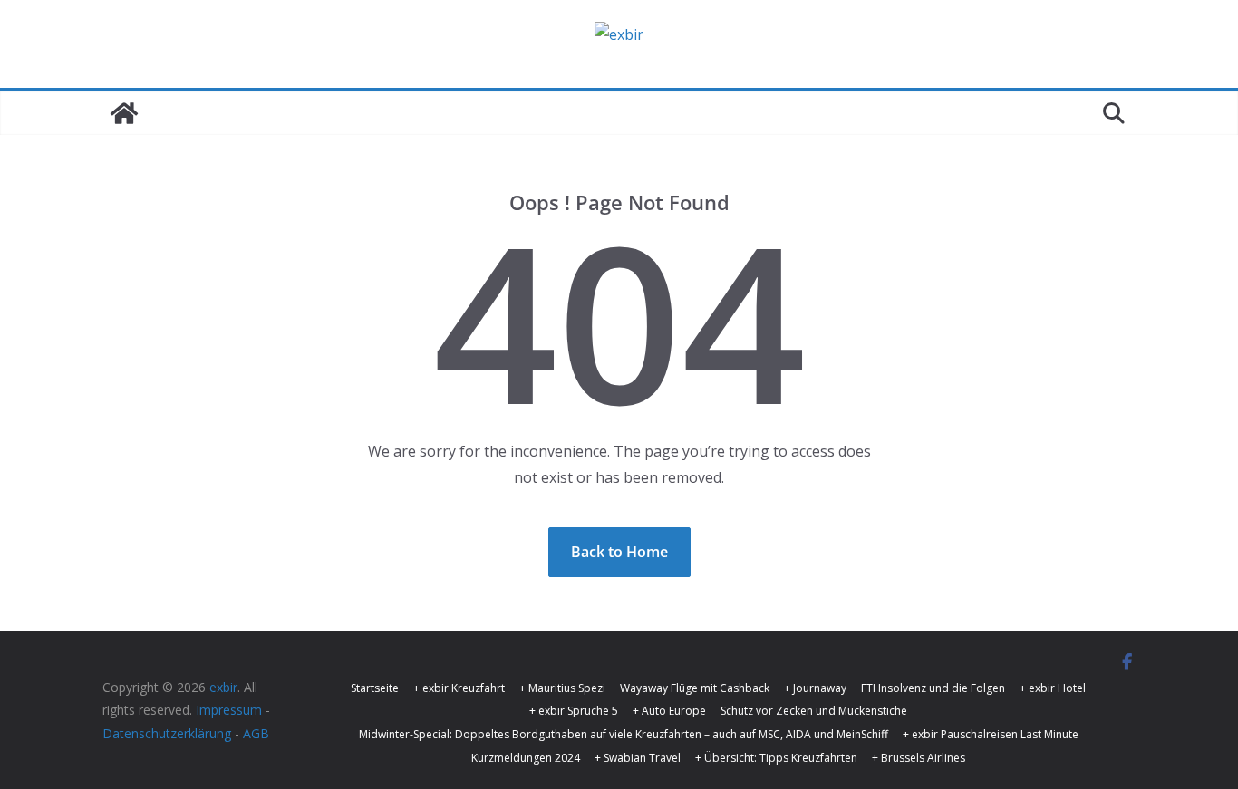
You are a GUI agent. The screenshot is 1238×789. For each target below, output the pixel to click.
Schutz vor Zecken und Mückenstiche (814, 710)
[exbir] (124, 113)
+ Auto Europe (669, 710)
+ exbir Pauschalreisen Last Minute (990, 734)
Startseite (375, 688)
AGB (256, 733)
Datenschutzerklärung (166, 733)
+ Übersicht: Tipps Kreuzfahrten (776, 757)
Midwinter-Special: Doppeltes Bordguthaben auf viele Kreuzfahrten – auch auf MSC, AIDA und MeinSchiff (623, 734)
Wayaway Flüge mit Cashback (694, 688)
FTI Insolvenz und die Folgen (933, 688)
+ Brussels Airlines (918, 757)
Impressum (229, 709)
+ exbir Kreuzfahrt (459, 688)
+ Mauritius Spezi (562, 688)
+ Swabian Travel (638, 757)
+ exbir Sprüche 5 (573, 710)
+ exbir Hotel (1053, 688)
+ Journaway (815, 688)
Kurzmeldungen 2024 (525, 757)
